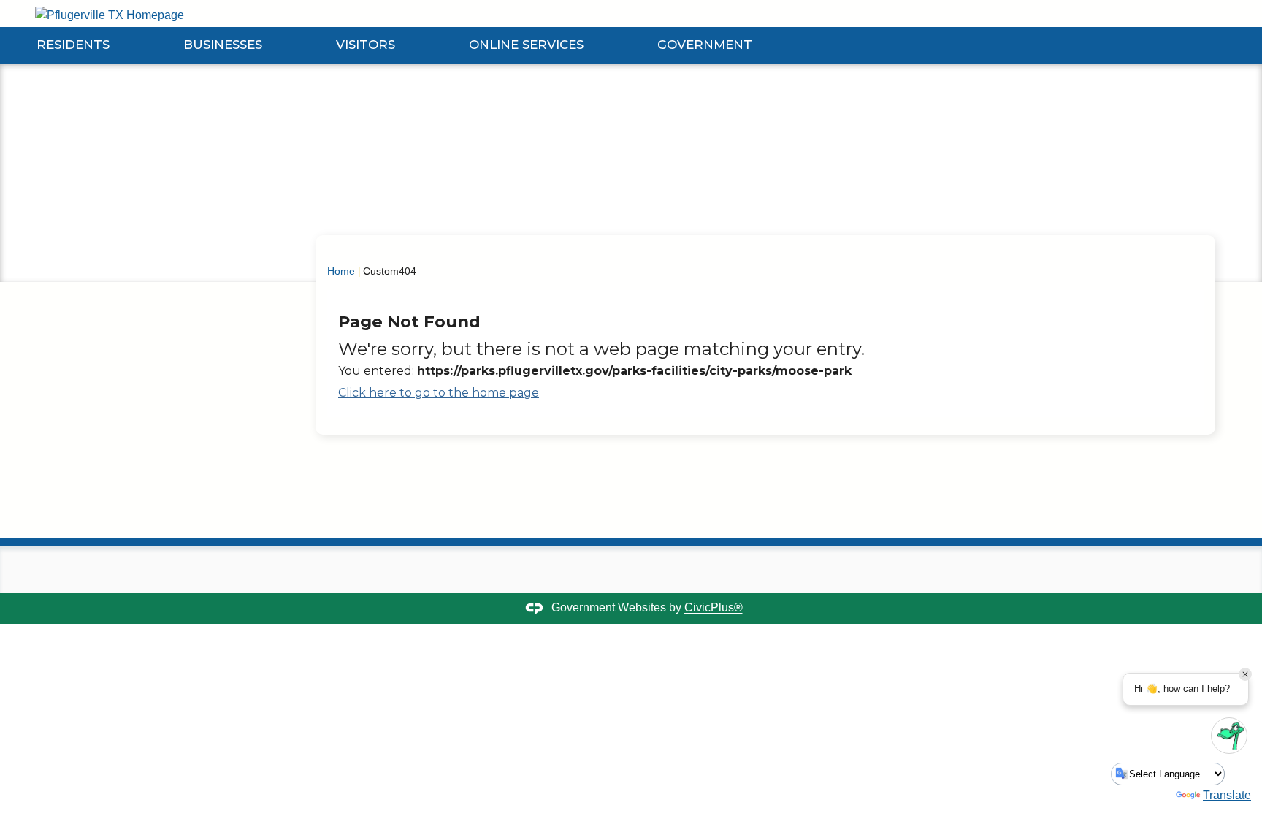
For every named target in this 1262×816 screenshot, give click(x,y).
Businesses (222, 44)
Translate (1227, 795)
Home (341, 271)
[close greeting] (1245, 674)
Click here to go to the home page (438, 393)
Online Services (526, 44)
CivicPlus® (713, 608)
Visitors (365, 44)
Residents (73, 44)
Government (704, 44)
